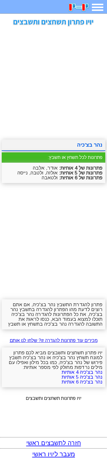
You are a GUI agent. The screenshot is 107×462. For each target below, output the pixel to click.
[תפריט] (97, 7)
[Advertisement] (53, 81)
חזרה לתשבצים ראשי (53, 443)
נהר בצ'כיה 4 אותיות (82, 372)
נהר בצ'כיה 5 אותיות (82, 377)
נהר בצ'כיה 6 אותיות (82, 382)
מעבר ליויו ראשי (53, 454)
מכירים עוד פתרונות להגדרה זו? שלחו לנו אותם (54, 340)
